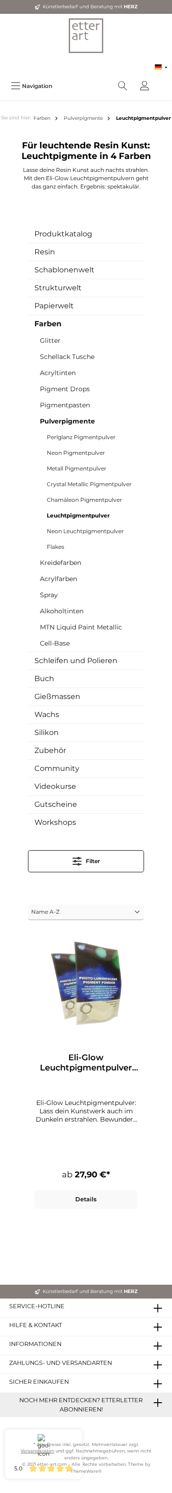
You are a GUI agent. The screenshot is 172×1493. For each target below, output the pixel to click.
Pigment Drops (65, 389)
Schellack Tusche (67, 357)
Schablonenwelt (64, 269)
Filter (92, 861)
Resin (44, 251)
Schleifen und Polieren (75, 660)
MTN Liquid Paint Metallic (81, 627)
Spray (49, 595)
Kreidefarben (60, 562)
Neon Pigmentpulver (76, 452)
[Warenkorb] (161, 81)
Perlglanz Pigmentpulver (81, 437)
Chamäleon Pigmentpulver (84, 499)
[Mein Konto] (144, 85)
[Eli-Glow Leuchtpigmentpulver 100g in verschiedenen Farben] (86, 983)
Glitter (50, 340)
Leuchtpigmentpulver (78, 515)
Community (56, 768)
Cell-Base (55, 643)
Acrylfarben (58, 579)
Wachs (46, 714)
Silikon (46, 732)
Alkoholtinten (61, 611)
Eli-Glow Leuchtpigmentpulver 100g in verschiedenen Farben (86, 1062)
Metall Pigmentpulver (76, 468)
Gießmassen (57, 696)
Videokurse (55, 786)
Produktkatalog (63, 233)
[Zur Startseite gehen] (86, 35)
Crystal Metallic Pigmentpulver (89, 484)
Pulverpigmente (67, 421)
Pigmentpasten (65, 405)
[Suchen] (122, 85)
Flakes (55, 546)
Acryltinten (58, 373)
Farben (47, 323)
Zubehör (50, 750)
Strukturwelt (58, 287)
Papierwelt (54, 305)
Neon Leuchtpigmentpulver (85, 531)
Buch (44, 678)
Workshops (55, 822)
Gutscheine (55, 804)
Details (86, 1199)
